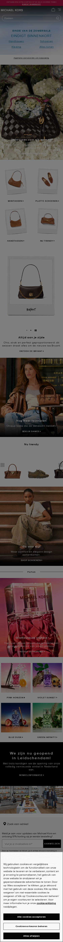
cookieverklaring (46, 903)
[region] (31, 897)
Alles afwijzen (31, 935)
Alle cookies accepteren (31, 916)
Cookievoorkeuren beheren (32, 926)
